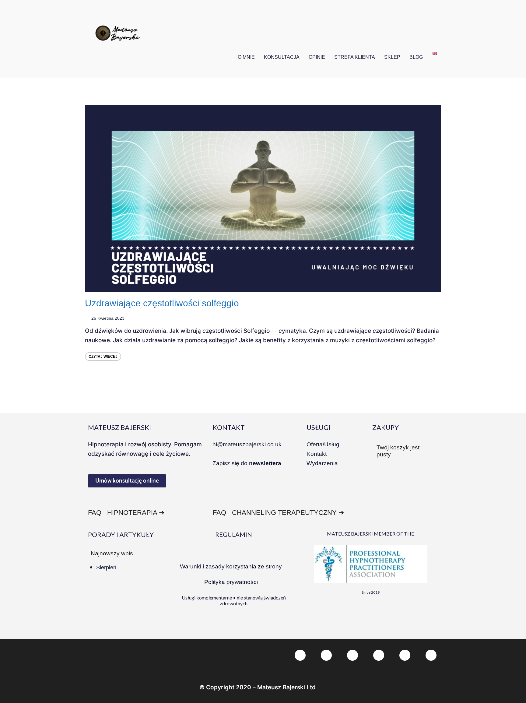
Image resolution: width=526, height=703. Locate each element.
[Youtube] (431, 655)
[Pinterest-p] (352, 655)
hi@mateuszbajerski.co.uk (247, 444)
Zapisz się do (246, 463)
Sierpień (106, 567)
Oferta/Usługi (324, 444)
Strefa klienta (354, 57)
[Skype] (404, 655)
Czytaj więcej (103, 356)
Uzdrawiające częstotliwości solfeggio (162, 303)
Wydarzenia (322, 463)
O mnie (246, 57)
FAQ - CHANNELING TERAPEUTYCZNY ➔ (278, 512)
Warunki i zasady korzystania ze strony (231, 566)
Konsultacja (282, 57)
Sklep (392, 57)
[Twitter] (326, 655)
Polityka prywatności (231, 582)
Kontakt (317, 454)
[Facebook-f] (300, 655)
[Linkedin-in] (378, 655)
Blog (416, 57)
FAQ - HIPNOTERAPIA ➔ (126, 512)
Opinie (317, 57)
